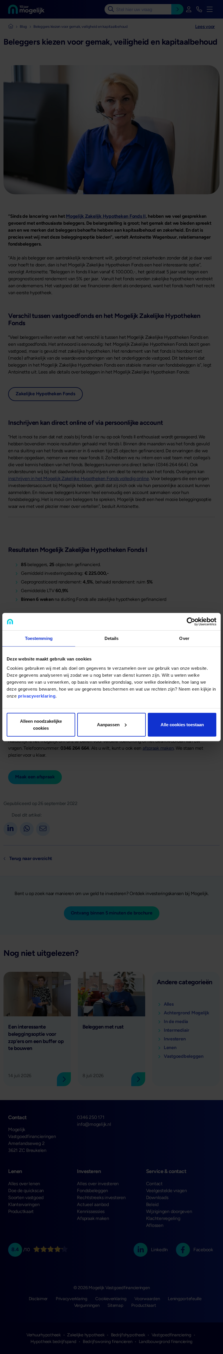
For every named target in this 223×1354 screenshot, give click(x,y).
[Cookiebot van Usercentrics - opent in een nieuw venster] (191, 621)
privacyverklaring (37, 695)
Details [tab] (112, 638)
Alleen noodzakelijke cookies (41, 724)
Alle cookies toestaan (182, 724)
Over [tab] (184, 638)
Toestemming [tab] (39, 638)
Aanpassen (108, 724)
